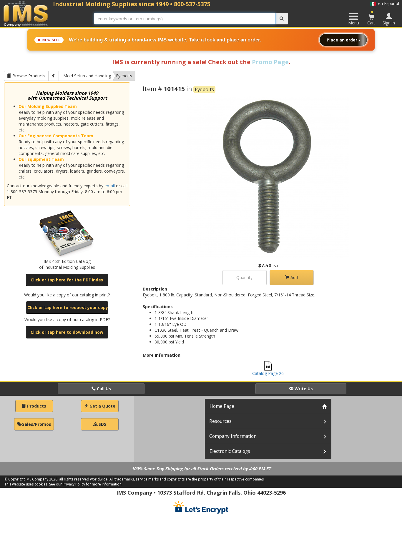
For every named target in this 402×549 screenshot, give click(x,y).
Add (293, 277)
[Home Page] (26, 14)
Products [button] (36, 406)
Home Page (222, 406)
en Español (387, 3)
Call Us (103, 388)
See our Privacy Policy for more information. (85, 484)
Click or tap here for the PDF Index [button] (67, 280)
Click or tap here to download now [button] (67, 332)
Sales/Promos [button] (36, 424)
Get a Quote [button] (101, 406)
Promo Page (270, 62)
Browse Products (28, 76)
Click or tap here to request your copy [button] (67, 307)
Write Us (303, 388)
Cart (371, 18)
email (109, 185)
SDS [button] (101, 424)
